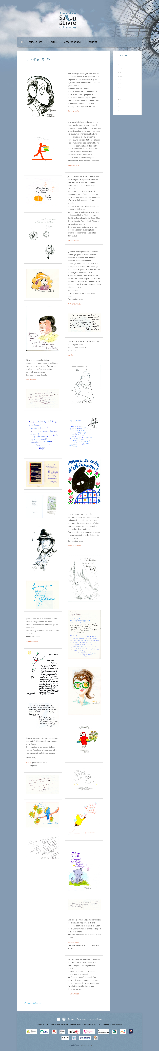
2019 (119, 83)
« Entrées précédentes (32, 1003)
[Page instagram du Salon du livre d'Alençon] (63, 1020)
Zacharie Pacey (86, 1045)
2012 (119, 110)
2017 (119, 91)
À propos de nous (72, 42)
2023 (119, 72)
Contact (71, 1019)
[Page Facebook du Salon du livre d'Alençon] (58, 1020)
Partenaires (81, 1019)
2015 (119, 99)
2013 (119, 106)
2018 (119, 87)
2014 (119, 103)
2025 (119, 64)
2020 (119, 79)
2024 (119, 68)
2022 (119, 76)
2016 (119, 95)
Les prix (53, 42)
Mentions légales (95, 1019)
